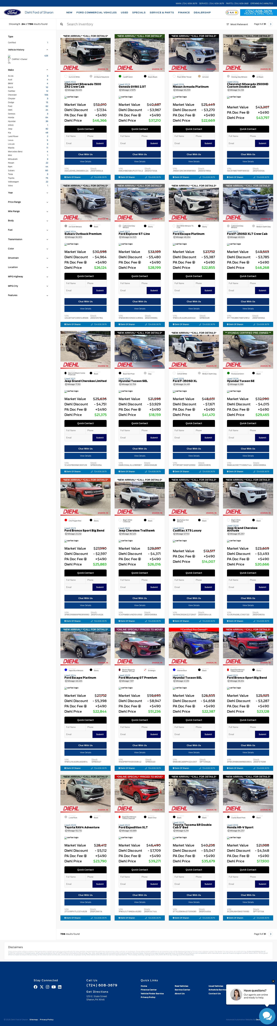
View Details (85, 161)
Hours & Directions (258, 14)
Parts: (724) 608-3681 (237, 3)
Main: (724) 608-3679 (186, 3)
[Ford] (12, 12)
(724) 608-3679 (258, 11)
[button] (108, 52)
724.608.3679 (100, 177)
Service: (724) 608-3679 (211, 3)
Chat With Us (85, 154)
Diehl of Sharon (73, 177)
